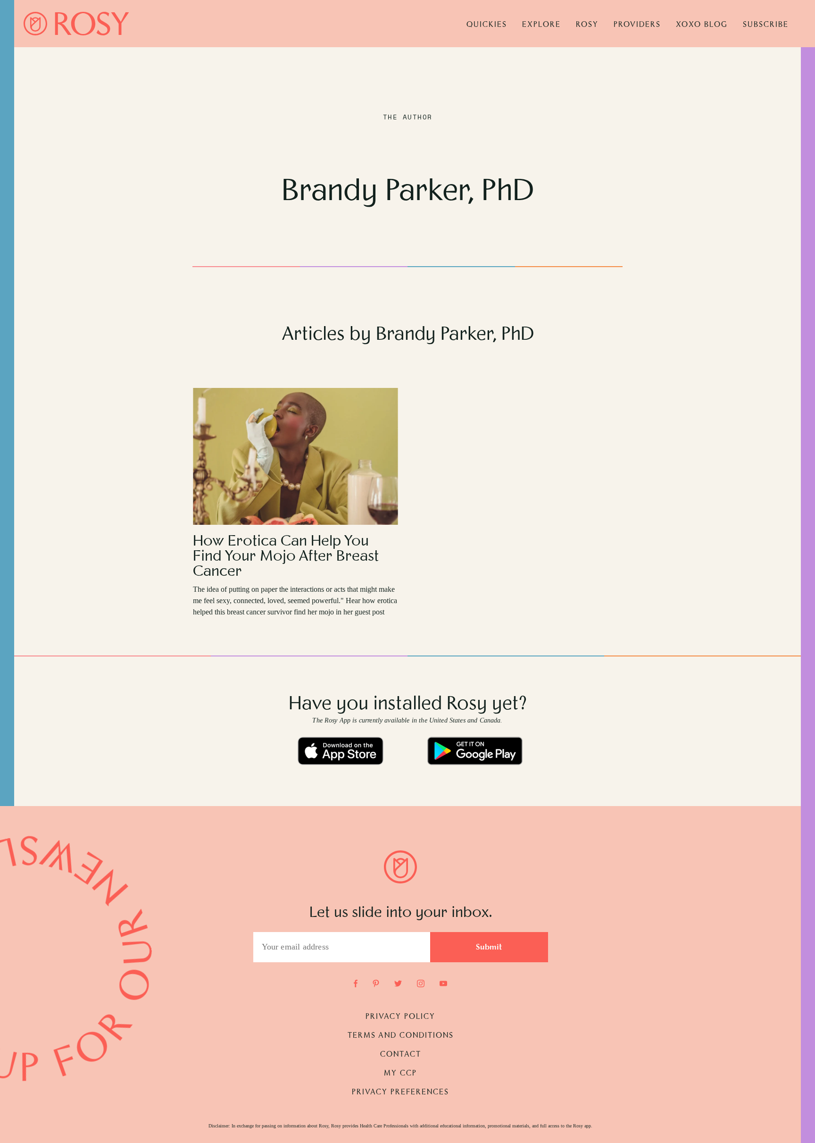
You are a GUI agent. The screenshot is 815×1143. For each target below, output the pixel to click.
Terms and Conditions (401, 1036)
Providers (637, 25)
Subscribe (766, 25)
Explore (541, 25)
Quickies (486, 25)
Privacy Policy (400, 1017)
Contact (400, 1055)
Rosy (587, 25)
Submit (489, 947)
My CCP (400, 1073)
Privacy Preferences (400, 1092)
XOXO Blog (702, 25)
